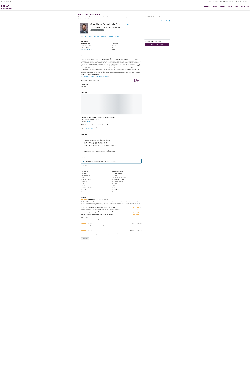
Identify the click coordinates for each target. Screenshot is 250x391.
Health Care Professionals (227, 1)
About (90, 36)
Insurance (110, 36)
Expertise (103, 36)
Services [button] (215, 6)
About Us (238, 1)
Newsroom (216, 1)
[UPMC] (6, 7)
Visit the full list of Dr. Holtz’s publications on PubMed (94, 76)
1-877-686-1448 (6, 1)
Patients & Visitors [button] (233, 6)
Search (81, 21)
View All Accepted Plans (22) (88, 49)
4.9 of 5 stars (91, 199)
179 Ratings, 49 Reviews (129, 24)
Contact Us (246, 1)
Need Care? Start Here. (89, 15)
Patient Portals (245, 6)
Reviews (117, 36)
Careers (209, 1)
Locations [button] (222, 6)
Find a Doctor (206, 6)
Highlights (83, 36)
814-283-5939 (163, 49)
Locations (96, 36)
